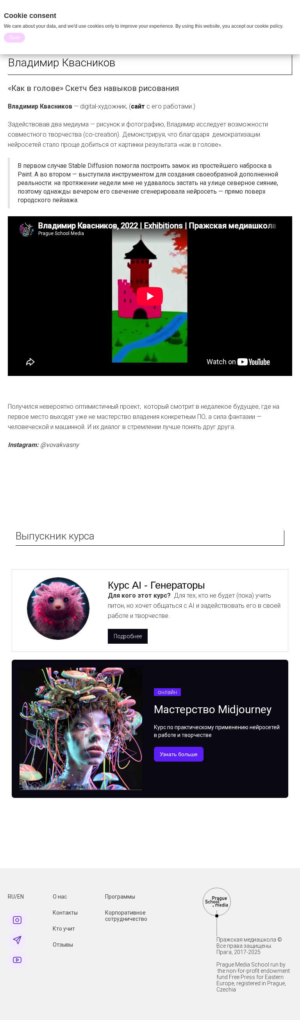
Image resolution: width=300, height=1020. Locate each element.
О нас (60, 897)
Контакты (65, 913)
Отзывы (63, 945)
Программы (120, 897)
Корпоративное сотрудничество (126, 916)
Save (14, 37)
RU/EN (16, 897)
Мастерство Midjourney (212, 709)
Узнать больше (179, 754)
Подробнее (128, 636)
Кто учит (64, 929)
